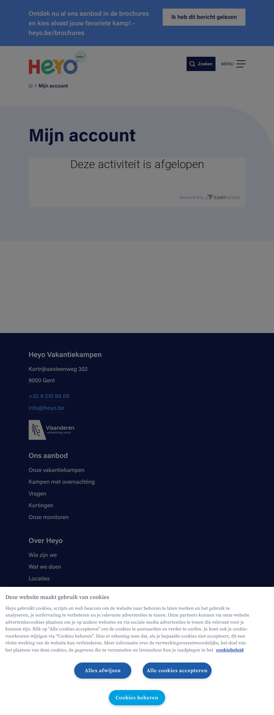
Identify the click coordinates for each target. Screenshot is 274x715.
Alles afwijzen (103, 670)
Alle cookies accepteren (177, 670)
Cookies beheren (137, 697)
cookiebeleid (230, 650)
